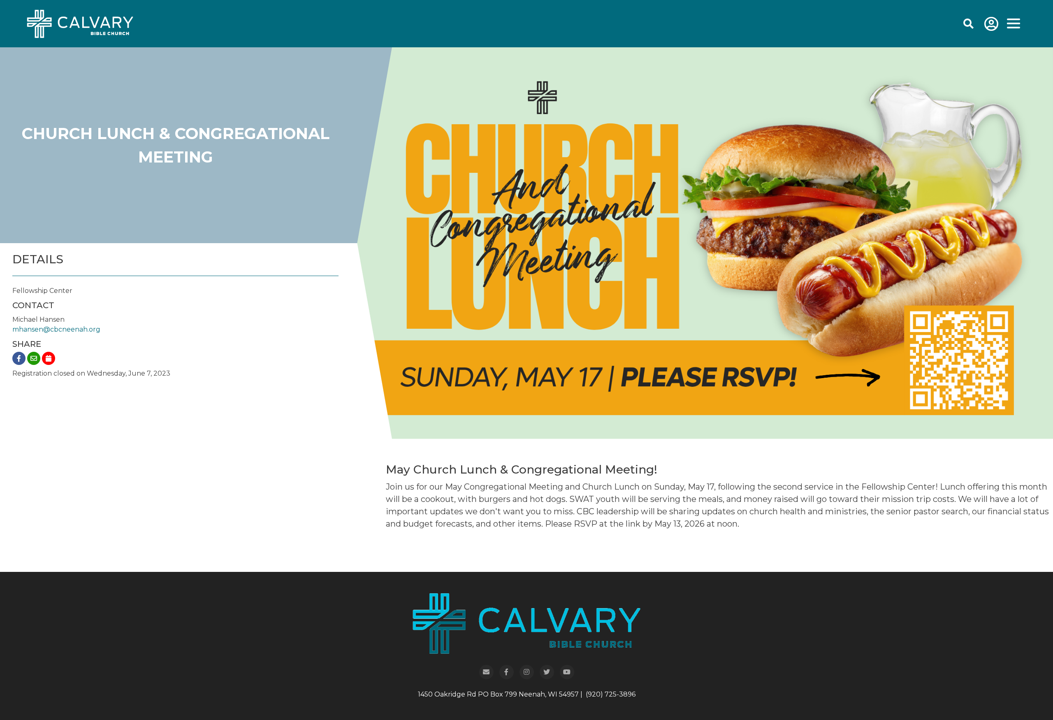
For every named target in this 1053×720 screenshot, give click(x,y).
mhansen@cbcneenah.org (56, 329)
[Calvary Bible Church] (69, 23)
